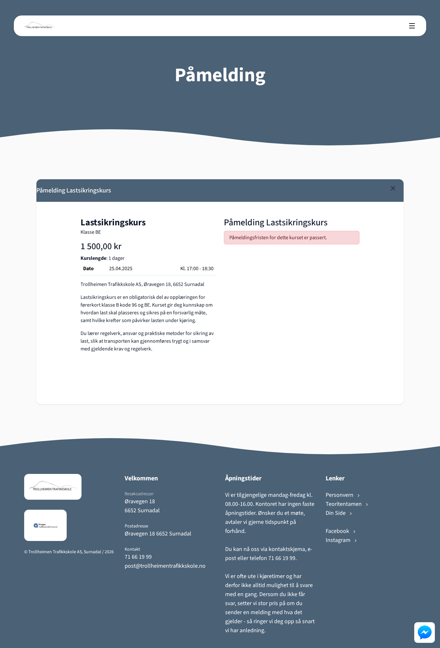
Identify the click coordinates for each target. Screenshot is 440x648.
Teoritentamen (344, 504)
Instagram (339, 540)
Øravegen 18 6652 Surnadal (158, 534)
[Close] (393, 188)
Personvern (340, 495)
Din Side (336, 513)
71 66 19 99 (138, 557)
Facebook (338, 531)
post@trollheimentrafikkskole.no (165, 566)
